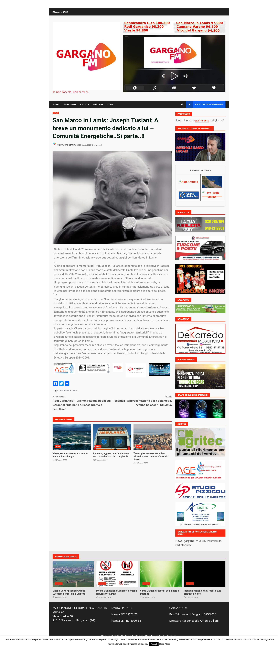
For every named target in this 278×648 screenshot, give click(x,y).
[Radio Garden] (212, 181)
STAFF (110, 104)
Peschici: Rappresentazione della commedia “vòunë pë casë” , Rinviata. (142, 400)
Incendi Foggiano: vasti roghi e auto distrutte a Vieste (204, 574)
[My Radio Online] (212, 194)
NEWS (55, 113)
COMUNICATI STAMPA (66, 145)
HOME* (56, 104)
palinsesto (202, 120)
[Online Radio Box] (189, 194)
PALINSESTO (70, 104)
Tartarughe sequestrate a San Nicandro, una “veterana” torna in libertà (152, 437)
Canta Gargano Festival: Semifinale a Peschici (161, 574)
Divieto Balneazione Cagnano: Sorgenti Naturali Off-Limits (117, 574)
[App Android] (188, 181)
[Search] (182, 104)
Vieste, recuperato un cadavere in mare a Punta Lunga (72, 437)
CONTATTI (98, 104)
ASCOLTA (84, 104)
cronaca (59, 584)
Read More (164, 644)
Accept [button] (154, 644)
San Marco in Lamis (68, 391)
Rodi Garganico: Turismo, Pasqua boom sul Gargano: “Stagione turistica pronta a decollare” (82, 402)
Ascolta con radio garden (209, 104)
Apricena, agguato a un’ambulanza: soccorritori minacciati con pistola (112, 437)
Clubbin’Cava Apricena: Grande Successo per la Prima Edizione (73, 574)
